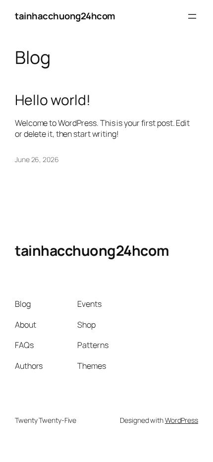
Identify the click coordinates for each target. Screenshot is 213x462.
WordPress (181, 420)
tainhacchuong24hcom (65, 15)
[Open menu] (192, 16)
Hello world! (53, 100)
